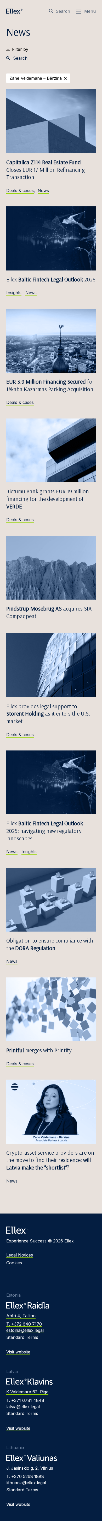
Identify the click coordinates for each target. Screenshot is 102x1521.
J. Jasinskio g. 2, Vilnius (29, 1468)
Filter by (20, 49)
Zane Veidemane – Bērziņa (35, 78)
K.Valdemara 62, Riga (27, 1391)
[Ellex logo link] (14, 11)
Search (63, 11)
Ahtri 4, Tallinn (21, 1315)
